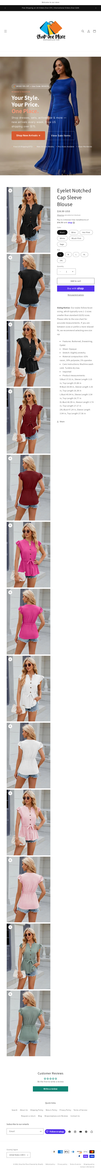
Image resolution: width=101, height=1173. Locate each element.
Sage (62, 244)
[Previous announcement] (5, 8)
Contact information (87, 1167)
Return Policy (51, 1110)
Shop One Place (24, 1164)
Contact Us (75, 1116)
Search (14, 1110)
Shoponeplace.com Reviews (56, 1116)
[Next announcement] (96, 8)
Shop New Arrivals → (28, 135)
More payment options (76, 295)
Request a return (28, 1116)
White (62, 238)
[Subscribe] (40, 1131)
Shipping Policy (36, 1110)
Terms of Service (80, 1110)
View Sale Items (60, 135)
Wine (73, 232)
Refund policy (50, 1164)
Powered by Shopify (36, 1164)
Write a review (50, 1088)
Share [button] (62, 421)
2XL (61, 260)
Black (62, 232)
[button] (5, 31)
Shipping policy (89, 1164)
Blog (40, 1116)
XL (84, 254)
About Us (24, 1110)
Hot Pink (86, 232)
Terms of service (75, 1164)
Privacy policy (62, 1164)
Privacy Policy (65, 1110)
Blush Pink (76, 238)
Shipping (60, 215)
